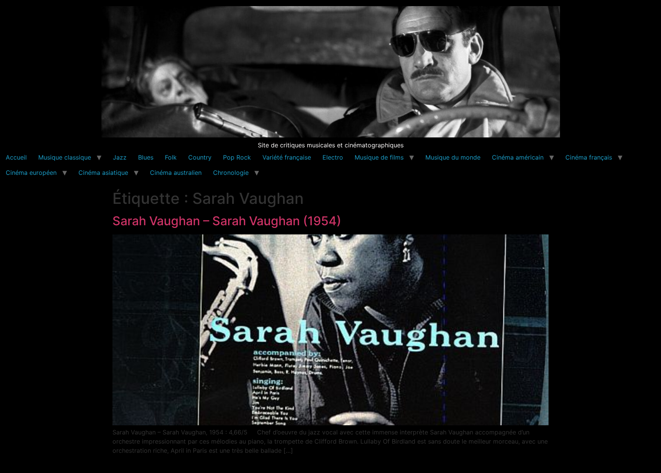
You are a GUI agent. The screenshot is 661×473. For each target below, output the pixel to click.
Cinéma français (588, 157)
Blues (145, 157)
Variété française (286, 157)
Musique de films (379, 157)
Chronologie (231, 172)
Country (200, 157)
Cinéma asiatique (103, 172)
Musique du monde (452, 157)
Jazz (120, 157)
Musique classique (64, 157)
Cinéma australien (176, 172)
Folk (171, 157)
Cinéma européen (31, 172)
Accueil (16, 157)
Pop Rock (237, 157)
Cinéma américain (518, 157)
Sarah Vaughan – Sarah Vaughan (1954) (226, 220)
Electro (332, 157)
